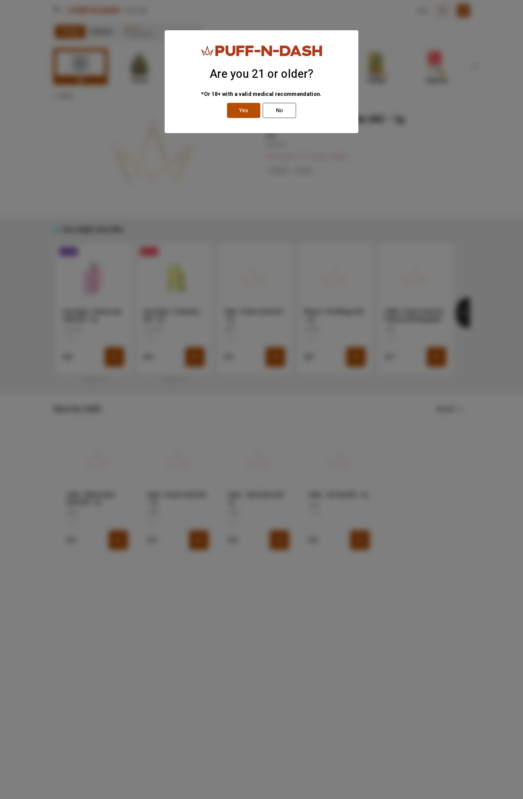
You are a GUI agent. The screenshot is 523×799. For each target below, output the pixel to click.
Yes (243, 110)
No (279, 110)
